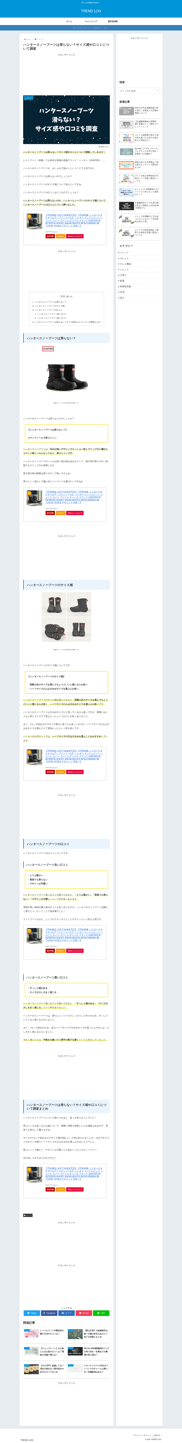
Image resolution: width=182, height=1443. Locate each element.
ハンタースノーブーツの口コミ (49, 309)
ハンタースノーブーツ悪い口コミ (52, 317)
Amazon (60, 236)
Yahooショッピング (75, 236)
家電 (122, 280)
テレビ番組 (125, 263)
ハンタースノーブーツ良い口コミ (52, 313)
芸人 (122, 297)
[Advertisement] (66, 74)
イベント (124, 252)
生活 (122, 291)
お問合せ (156, 1435)
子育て (123, 275)
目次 (63, 296)
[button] (157, 90)
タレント (124, 258)
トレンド (29, 1215)
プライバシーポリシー (142, 1435)
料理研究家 (125, 286)
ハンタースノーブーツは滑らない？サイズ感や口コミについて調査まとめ (67, 321)
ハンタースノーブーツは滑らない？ (50, 301)
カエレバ (55, 231)
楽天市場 (50, 236)
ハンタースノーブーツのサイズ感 (50, 305)
